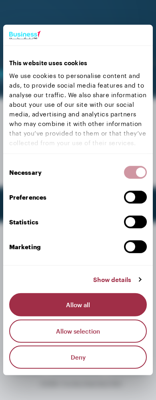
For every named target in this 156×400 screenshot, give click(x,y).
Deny (78, 357)
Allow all (78, 304)
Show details (112, 279)
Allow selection (78, 331)
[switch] (135, 197)
